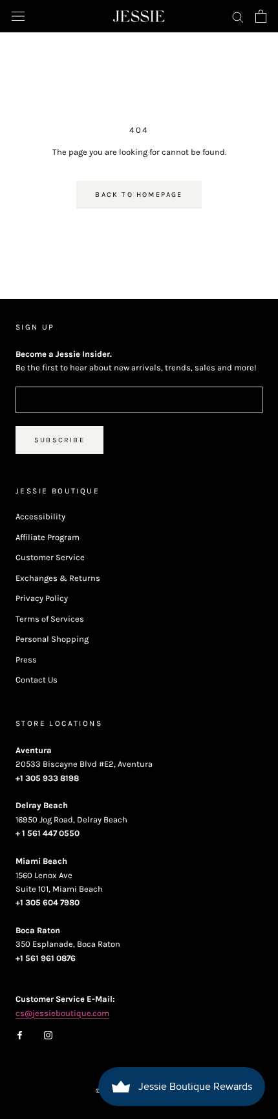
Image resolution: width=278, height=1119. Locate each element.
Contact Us (37, 679)
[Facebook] (20, 1034)
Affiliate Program (48, 537)
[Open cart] (260, 16)
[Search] (238, 16)
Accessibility (40, 516)
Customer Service (50, 557)
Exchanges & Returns (58, 578)
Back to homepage (138, 194)
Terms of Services (50, 619)
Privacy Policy (42, 598)
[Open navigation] (18, 16)
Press (26, 659)
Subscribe (59, 440)
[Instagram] (48, 1034)
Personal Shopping (52, 639)
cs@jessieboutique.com (62, 1013)
